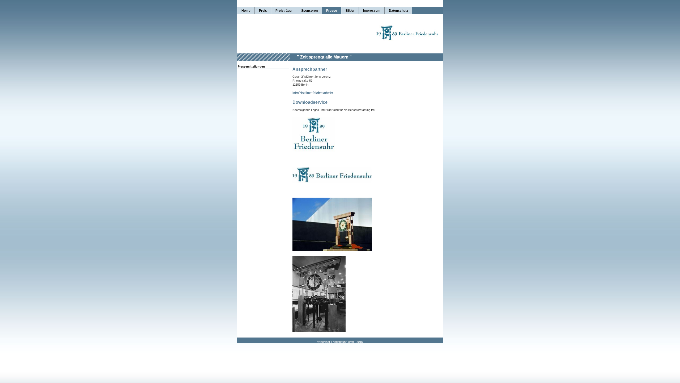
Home (245, 11)
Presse (331, 11)
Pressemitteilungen (251, 66)
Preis (263, 11)
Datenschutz (398, 11)
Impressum (371, 11)
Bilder (350, 11)
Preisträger (284, 11)
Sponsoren (309, 11)
